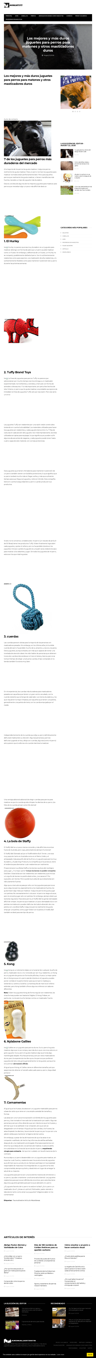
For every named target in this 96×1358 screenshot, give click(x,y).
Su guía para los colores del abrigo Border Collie (82, 151)
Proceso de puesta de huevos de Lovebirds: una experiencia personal (44, 1261)
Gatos (90, 1348)
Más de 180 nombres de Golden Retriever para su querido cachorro (45, 1247)
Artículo (27, 1200)
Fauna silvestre (18, 1200)
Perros (33, 16)
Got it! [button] (90, 1354)
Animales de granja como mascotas (51, 16)
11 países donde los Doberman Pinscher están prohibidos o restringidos (44, 1273)
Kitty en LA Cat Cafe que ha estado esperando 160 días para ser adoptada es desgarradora (80, 1321)
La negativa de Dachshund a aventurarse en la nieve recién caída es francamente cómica (75, 1269)
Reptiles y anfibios (85, 1342)
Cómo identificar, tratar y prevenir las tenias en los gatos (82, 163)
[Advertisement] (30, 103)
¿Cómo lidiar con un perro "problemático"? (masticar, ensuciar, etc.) (13, 1258)
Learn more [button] (60, 1354)
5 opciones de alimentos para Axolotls (33, 1321)
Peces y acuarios (81, 16)
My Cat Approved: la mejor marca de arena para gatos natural (80, 1309)
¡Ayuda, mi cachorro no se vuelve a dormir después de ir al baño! (83, 176)
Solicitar (65, 232)
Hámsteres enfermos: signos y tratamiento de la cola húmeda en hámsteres (32, 1310)
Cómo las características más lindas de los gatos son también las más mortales (83, 188)
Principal (9, 16)
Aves (16, 16)
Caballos (24, 16)
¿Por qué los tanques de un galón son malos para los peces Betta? (14, 1271)
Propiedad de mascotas (14, 19)
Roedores (73, 1342)
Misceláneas (35, 1200)
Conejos (69, 16)
